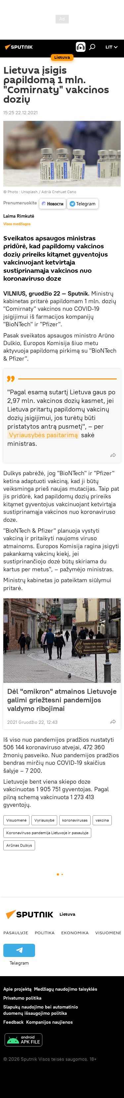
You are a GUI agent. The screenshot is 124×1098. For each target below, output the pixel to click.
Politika (45, 933)
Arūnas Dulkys (19, 845)
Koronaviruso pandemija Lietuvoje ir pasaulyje (47, 832)
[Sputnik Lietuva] (19, 50)
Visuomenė (16, 820)
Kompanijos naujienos (49, 1022)
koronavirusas (75, 820)
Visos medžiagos (16, 224)
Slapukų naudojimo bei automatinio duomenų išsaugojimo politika (40, 1010)
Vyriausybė (44, 820)
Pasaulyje (15, 933)
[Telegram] (82, 204)
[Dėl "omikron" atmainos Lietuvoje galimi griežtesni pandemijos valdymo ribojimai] (62, 640)
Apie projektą (17, 989)
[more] (113, 455)
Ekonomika (75, 933)
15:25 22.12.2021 (20, 113)
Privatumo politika (22, 998)
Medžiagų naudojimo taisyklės (65, 989)
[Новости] (52, 204)
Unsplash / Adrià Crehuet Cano (48, 191)
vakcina (102, 820)
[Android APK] (23, 1040)
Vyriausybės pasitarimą (43, 435)
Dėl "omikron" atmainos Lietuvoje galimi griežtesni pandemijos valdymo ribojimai (62, 700)
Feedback (13, 1022)
